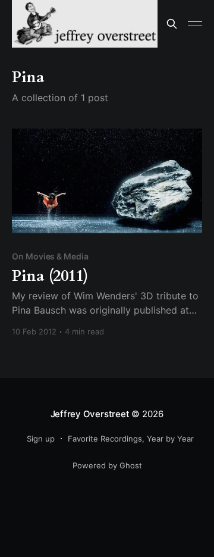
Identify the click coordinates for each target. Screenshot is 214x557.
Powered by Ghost (107, 465)
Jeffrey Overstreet (90, 414)
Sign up (41, 438)
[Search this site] (171, 23)
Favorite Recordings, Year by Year (131, 438)
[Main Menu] (195, 24)
